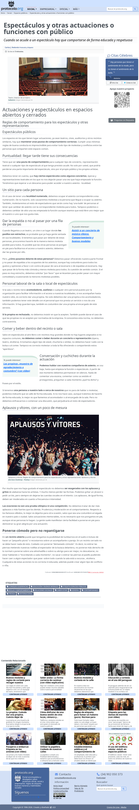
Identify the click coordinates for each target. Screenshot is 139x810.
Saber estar (62, 590)
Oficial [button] (64, 9)
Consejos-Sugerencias (18, 586)
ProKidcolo (79, 791)
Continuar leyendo (18, 694)
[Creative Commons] (59, 794)
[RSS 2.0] (38, 797)
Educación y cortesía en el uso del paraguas (120, 679)
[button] (53, 76)
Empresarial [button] (47, 9)
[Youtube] (36, 797)
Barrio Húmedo (80, 786)
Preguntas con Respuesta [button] (124, 120)
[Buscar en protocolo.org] (135, 9)
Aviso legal (58, 786)
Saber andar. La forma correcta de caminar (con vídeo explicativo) (52, 680)
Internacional (26, 594)
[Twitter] (25, 797)
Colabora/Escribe (60, 791)
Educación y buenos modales (45, 586)
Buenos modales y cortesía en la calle (84, 679)
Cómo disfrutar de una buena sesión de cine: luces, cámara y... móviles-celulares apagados (52, 717)
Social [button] (31, 9)
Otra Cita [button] (115, 83)
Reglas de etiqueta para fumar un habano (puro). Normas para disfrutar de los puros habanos (86, 717)
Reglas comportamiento (19, 590)
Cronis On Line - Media (116, 807)
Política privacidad (61, 788)
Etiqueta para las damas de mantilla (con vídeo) (118, 714)
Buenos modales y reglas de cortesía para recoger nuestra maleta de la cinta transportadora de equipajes (18, 683)
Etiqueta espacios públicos (74, 586)
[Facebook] (22, 797)
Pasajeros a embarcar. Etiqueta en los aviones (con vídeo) (17, 749)
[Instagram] (33, 797)
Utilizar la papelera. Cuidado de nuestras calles (51, 749)
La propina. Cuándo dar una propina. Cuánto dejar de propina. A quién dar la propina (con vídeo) (18, 717)
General (75, 590)
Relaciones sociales (43, 590)
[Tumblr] (30, 797)
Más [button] (75, 9)
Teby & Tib (78, 788)
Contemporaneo (91, 590)
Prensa (12, 594)
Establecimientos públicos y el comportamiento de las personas (84, 750)
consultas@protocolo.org (65, 778)
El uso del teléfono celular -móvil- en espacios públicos (117, 749)
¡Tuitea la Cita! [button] (131, 83)
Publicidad (100, 778)
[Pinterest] (27, 797)
